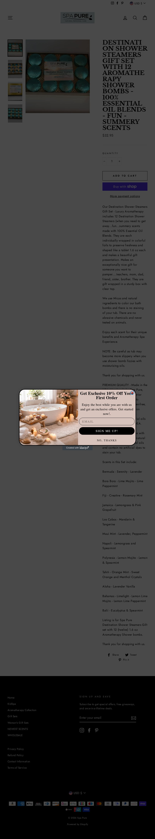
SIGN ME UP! (107, 431)
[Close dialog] (132, 393)
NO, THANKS (107, 440)
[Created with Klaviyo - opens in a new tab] (77, 448)
